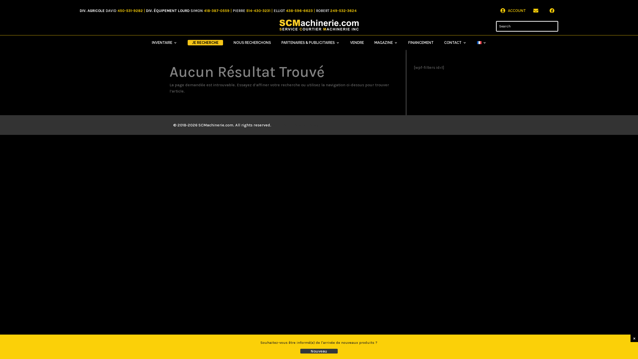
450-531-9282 (130, 10)
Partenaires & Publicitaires (308, 43)
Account (517, 11)
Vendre (357, 43)
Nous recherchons (252, 43)
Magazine (383, 43)
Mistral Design (307, 125)
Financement (421, 43)
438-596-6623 (299, 10)
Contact (453, 43)
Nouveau (319, 351)
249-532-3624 (343, 10)
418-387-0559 (217, 10)
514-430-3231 (258, 10)
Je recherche (205, 43)
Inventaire (162, 43)
